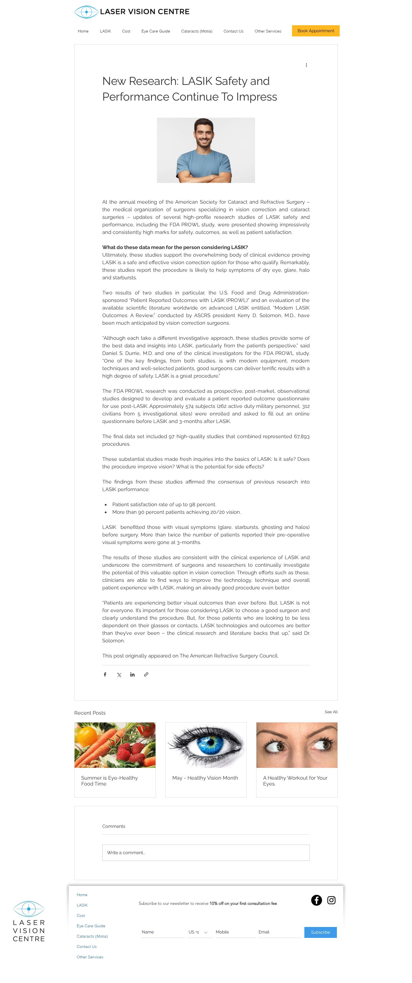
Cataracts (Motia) (92, 936)
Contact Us (87, 946)
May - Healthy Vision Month (205, 778)
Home (82, 894)
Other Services (90, 956)
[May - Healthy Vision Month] (206, 745)
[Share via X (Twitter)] (118, 674)
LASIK (82, 905)
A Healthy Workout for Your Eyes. (295, 781)
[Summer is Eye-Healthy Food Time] (115, 745)
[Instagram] (331, 900)
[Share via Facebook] (105, 674)
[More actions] (306, 64)
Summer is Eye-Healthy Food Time (109, 781)
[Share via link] (146, 674)
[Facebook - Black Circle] (316, 900)
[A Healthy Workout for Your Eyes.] (296, 745)
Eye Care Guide (91, 925)
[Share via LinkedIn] (132, 674)
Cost (81, 915)
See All (331, 712)
